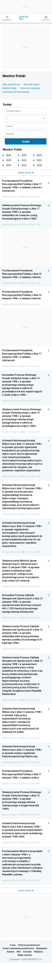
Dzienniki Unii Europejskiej (15, 92)
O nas (13, 945)
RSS (19, 951)
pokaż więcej (25, 890)
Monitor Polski (9, 88)
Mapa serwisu (25, 955)
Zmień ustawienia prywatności (18, 948)
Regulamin (41, 948)
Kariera (10, 951)
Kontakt (27, 951)
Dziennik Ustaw (31, 84)
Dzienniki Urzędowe (30, 88)
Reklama (38, 951)
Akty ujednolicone (11, 84)
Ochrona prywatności (29, 945)
